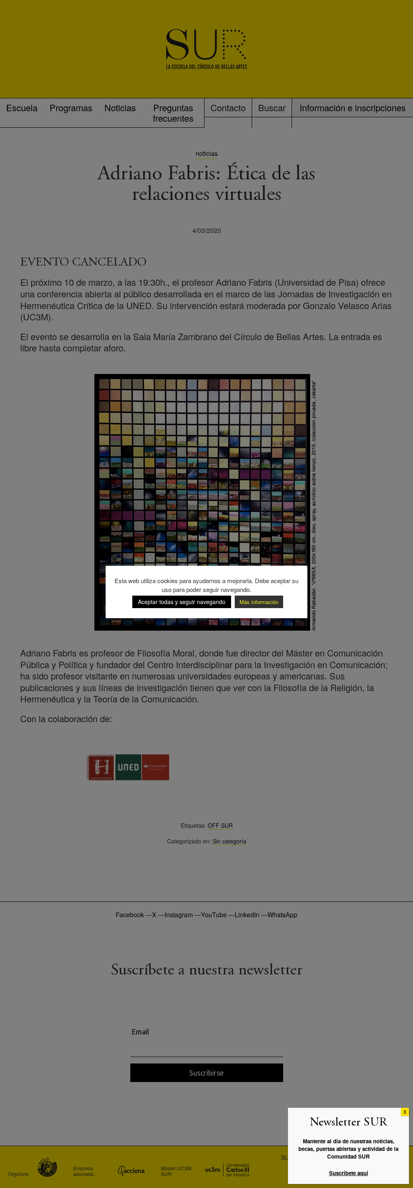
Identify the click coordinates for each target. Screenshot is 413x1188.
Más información (259, 602)
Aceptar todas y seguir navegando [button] (181, 602)
